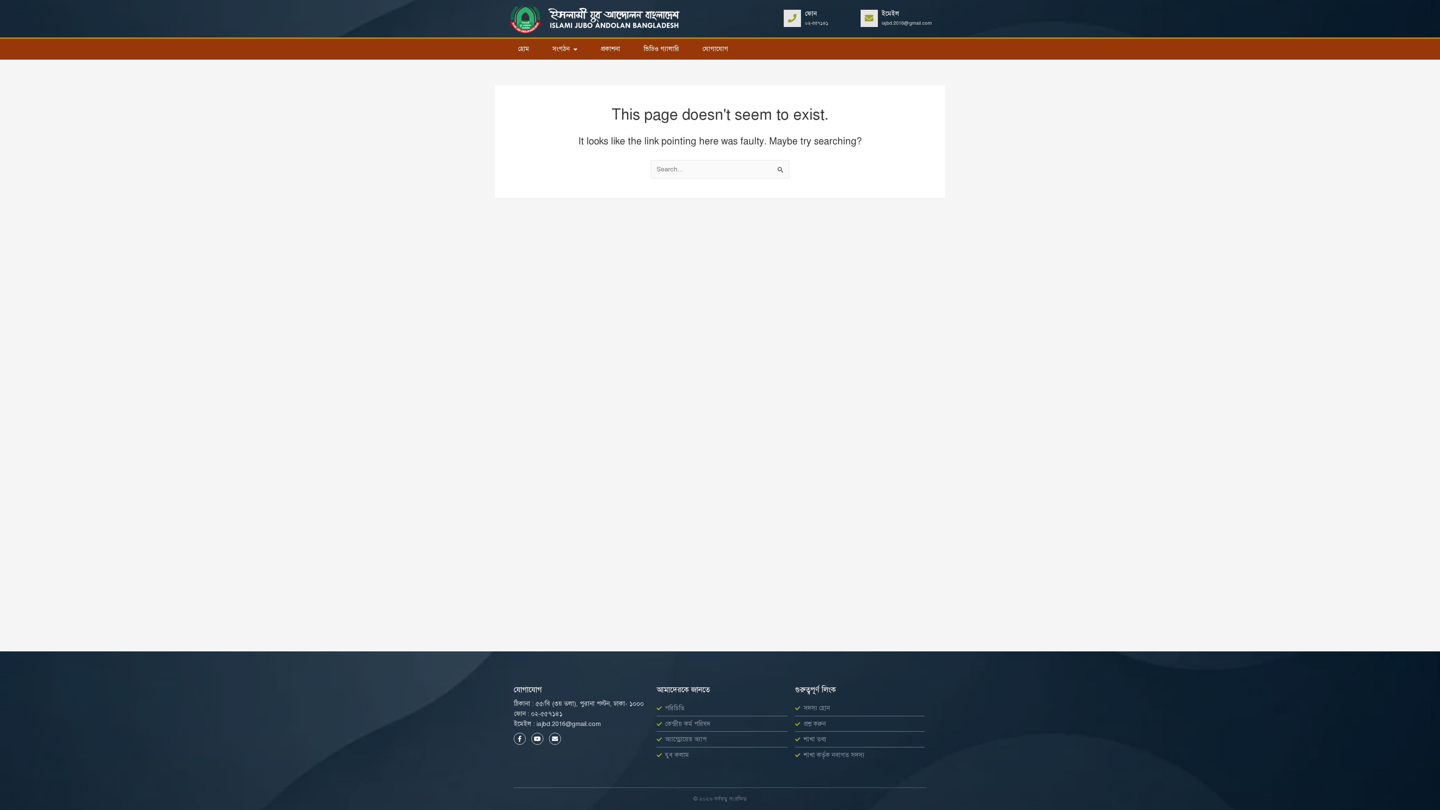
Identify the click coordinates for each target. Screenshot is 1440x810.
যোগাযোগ (715, 49)
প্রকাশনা (610, 49)
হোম (523, 49)
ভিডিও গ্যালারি (661, 49)
